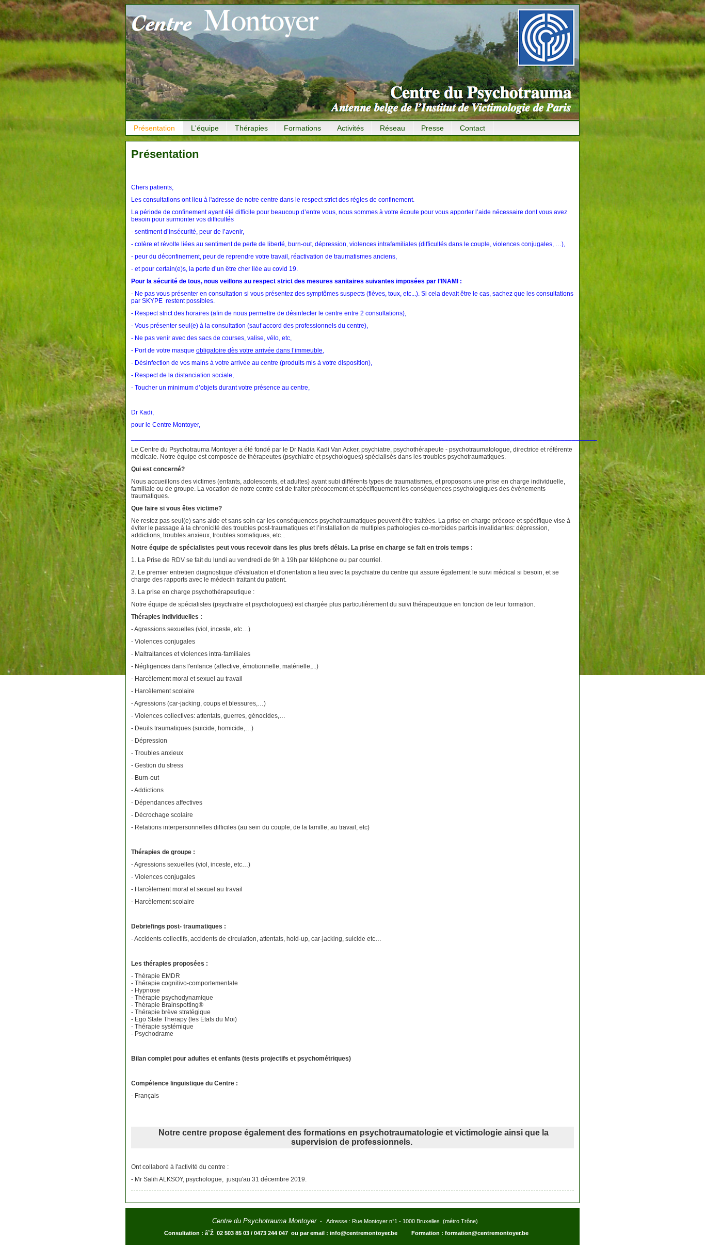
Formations (302, 128)
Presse (432, 128)
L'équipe (205, 128)
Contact (472, 128)
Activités (350, 128)
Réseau (392, 128)
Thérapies (251, 128)
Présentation (154, 128)
